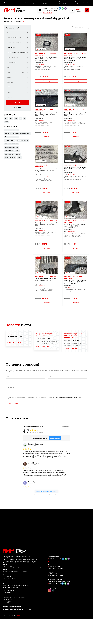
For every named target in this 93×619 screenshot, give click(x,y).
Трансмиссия (23, 3)
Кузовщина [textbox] (11, 47)
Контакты (85, 3)
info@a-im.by (52, 588)
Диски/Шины (33, 2)
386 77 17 (55, 583)
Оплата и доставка (62, 2)
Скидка (10, 334)
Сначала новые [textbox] (77, 27)
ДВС (14, 3)
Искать (17, 102)
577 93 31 (51, 10)
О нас (76, 2)
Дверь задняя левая (11, 143)
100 (6, 118)
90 (16, 118)
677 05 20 (51, 8)
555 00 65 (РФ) (55, 568)
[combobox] (17, 32)
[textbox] (17, 37)
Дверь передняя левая (12, 150)
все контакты (47, 12)
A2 (24, 118)
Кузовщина (39, 62)
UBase (18, 615)
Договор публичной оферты (12, 606)
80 (11, 118)
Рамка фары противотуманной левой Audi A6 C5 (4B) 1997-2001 (75, 169)
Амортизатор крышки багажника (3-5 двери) (18, 133)
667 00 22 (55, 573)
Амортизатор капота (11, 130)
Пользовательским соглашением (17, 398)
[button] (6, 122)
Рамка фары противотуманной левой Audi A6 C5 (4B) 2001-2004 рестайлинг (75, 59)
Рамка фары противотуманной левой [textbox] (18, 52)
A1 (20, 118)
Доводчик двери (10, 157)
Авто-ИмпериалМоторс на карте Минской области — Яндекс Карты (46, 494)
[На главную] (14, 10)
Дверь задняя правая (11, 147)
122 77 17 (54, 566)
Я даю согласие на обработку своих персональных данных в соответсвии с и (44, 398)
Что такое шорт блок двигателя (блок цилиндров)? (73, 335)
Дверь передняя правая (12, 154)
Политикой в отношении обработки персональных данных (64, 397)
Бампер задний (10, 140)
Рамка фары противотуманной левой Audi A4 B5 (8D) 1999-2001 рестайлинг (46, 59)
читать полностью (14, 343)
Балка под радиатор (11, 136)
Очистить (17, 107)
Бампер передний (22, 140)
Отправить (13, 404)
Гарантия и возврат (47, 2)
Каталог (7, 3)
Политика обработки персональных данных (17, 609)
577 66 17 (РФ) (55, 575)
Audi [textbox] (8, 32)
